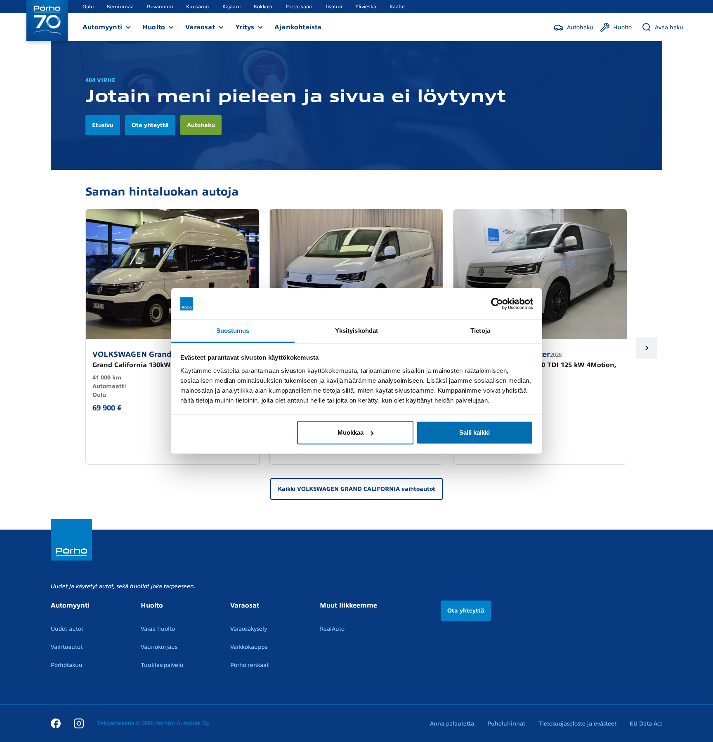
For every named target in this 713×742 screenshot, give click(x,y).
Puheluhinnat (506, 724)
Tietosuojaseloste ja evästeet (577, 724)
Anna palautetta (452, 724)
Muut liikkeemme (348, 605)
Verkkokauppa (249, 647)
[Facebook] (56, 723)
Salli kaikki (474, 432)
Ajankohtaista (298, 27)
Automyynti (102, 27)
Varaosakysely (248, 629)
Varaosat (200, 27)
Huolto (153, 27)
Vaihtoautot (67, 647)
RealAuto (332, 629)
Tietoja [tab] (480, 330)
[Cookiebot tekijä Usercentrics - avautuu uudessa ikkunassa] (497, 304)
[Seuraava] (647, 348)
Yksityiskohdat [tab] (356, 330)
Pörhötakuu (67, 665)
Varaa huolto (158, 629)
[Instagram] (79, 723)
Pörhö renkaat (249, 665)
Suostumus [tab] (233, 330)
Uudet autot (67, 629)
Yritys (244, 27)
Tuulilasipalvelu (162, 665)
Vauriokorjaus (159, 647)
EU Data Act (646, 724)
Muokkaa (351, 432)
